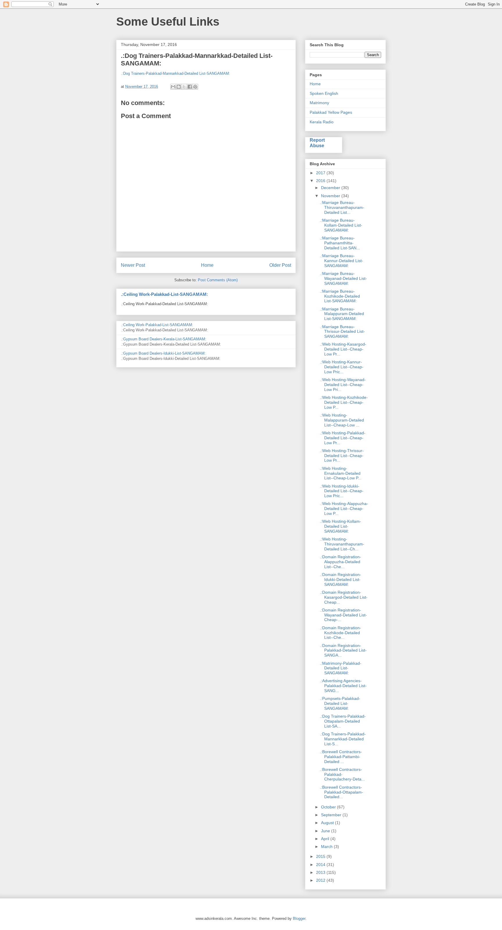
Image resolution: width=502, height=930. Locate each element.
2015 (321, 856)
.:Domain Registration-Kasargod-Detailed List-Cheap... (343, 597)
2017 (321, 172)
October (329, 807)
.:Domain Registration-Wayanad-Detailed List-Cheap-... (343, 615)
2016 (321, 180)
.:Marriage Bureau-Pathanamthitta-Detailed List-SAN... (340, 243)
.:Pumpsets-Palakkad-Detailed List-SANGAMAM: (340, 703)
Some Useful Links (167, 21)
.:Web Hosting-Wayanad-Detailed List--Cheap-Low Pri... (343, 384)
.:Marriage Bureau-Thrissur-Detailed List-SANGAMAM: (342, 331)
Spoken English (324, 93)
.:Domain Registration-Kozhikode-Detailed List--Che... (340, 632)
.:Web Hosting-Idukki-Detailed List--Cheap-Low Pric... (341, 491)
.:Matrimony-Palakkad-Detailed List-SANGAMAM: (340, 668)
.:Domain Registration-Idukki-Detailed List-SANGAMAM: (340, 579)
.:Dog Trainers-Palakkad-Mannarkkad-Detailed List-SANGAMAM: (175, 73)
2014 (321, 864)
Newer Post (133, 265)
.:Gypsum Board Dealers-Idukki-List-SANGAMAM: (163, 353)
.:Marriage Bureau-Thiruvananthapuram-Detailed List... (342, 207)
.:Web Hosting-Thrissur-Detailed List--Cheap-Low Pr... (342, 455)
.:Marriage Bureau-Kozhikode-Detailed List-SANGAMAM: (340, 296)
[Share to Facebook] (190, 87)
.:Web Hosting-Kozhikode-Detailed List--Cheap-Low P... (344, 402)
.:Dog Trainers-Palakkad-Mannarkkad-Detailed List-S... (343, 739)
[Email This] (173, 87)
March (327, 846)
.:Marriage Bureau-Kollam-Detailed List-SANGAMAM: (341, 225)
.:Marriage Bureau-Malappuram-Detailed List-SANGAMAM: (342, 314)
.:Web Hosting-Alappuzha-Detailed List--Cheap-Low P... (344, 508)
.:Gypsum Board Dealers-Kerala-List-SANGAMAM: (163, 339)
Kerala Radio (322, 122)
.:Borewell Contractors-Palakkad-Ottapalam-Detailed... (341, 792)
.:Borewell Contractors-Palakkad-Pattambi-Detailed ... (341, 756)
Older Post (280, 265)
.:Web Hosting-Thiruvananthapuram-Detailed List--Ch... (342, 544)
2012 (321, 880)
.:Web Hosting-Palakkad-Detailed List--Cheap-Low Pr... (342, 438)
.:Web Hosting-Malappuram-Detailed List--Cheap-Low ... (342, 420)
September (332, 814)
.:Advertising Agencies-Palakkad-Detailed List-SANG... (343, 685)
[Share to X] (184, 87)
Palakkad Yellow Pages (331, 112)
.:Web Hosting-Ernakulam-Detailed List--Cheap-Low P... (340, 473)
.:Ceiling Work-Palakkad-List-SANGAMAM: (164, 294)
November (331, 195)
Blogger (299, 918)
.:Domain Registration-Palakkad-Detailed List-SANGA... (343, 650)
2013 (321, 872)
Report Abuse (317, 142)
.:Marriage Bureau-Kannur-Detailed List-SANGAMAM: (341, 260)
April (325, 838)
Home (207, 265)
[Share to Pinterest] (195, 87)
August (328, 822)
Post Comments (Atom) (218, 280)
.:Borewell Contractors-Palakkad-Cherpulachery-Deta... (342, 774)
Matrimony (319, 102)
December (331, 187)
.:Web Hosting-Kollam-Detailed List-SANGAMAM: (340, 526)
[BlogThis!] (179, 87)
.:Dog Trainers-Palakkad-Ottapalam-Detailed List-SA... (343, 721)
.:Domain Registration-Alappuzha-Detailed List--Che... (340, 561)
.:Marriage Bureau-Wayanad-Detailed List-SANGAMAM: (343, 278)
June (326, 830)
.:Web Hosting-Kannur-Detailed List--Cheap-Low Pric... (341, 367)
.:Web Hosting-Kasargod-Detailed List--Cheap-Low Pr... (343, 349)
